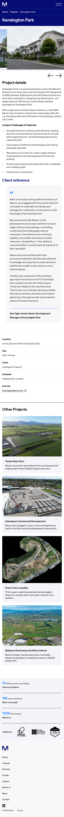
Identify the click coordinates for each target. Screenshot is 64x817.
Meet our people (10, 702)
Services (6, 769)
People (5, 775)
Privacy (20, 810)
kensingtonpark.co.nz (12, 390)
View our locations (10, 687)
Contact (6, 799)
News (4, 793)
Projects (14, 12)
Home (5, 12)
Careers (6, 781)
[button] (51, 75)
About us (6, 717)
